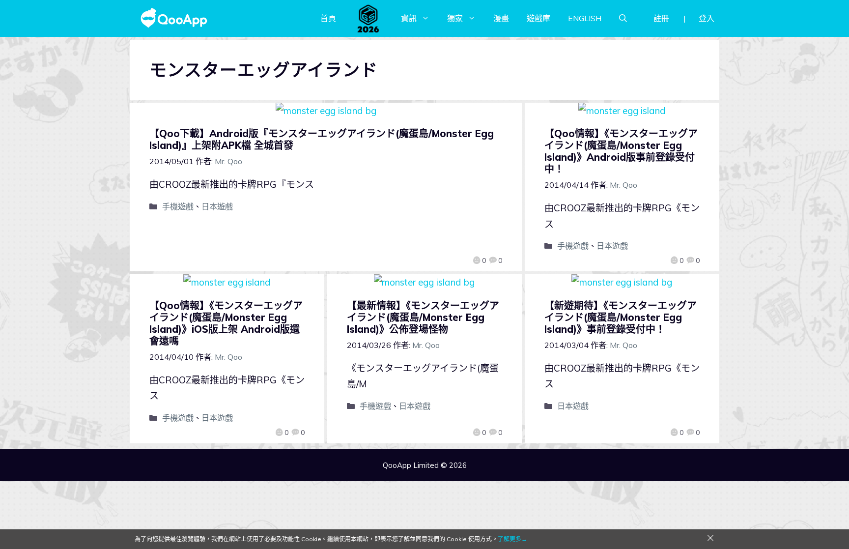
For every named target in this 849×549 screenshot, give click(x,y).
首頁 (328, 18)
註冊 (661, 18)
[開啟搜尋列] (623, 18)
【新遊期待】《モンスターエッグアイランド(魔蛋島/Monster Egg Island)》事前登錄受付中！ (620, 317)
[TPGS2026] (368, 18)
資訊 (409, 18)
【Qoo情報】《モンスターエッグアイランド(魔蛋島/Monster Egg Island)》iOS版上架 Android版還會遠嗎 (226, 323)
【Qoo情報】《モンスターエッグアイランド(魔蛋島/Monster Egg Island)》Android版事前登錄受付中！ (621, 151)
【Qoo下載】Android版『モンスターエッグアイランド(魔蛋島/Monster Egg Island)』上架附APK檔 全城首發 (321, 139)
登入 (706, 18)
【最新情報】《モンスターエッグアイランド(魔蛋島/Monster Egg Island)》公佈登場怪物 (423, 317)
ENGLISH (584, 18)
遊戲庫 (538, 18)
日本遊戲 (217, 206)
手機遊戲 (178, 206)
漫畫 (501, 18)
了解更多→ (512, 539)
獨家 (455, 18)
